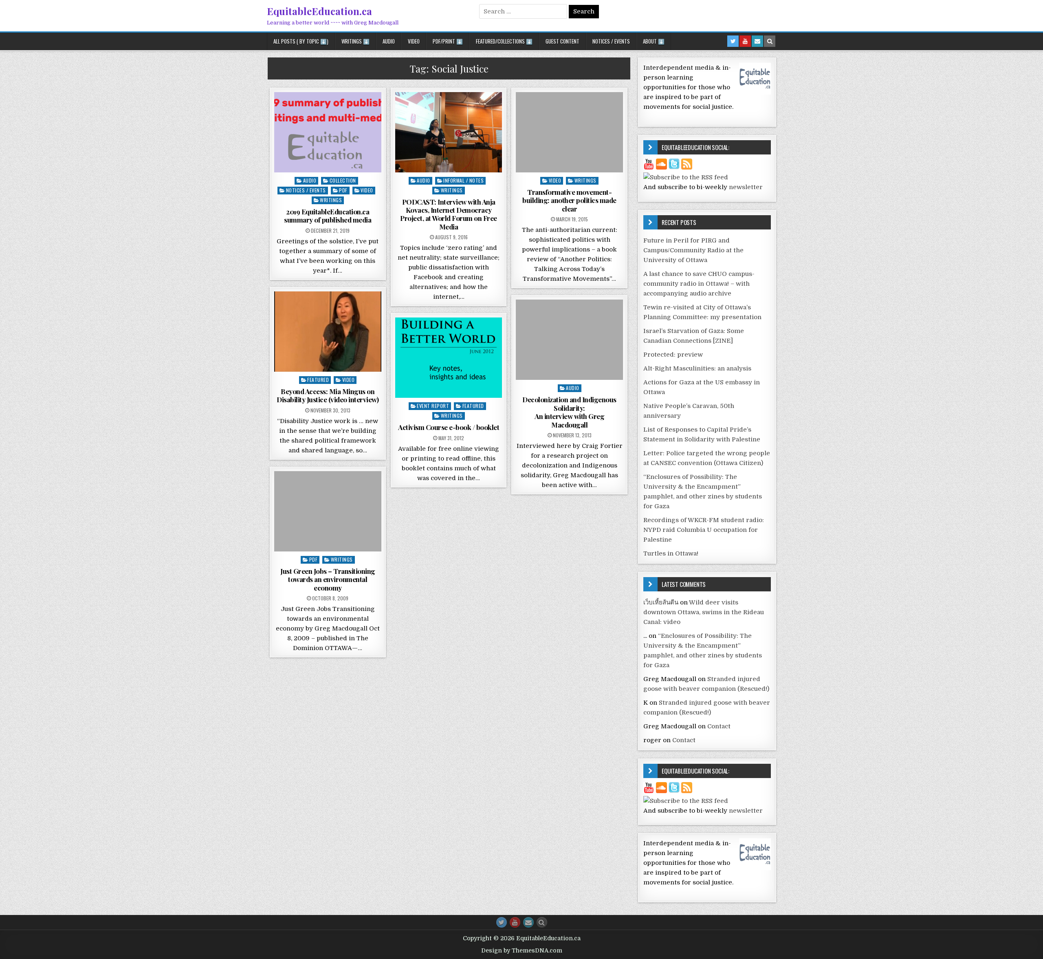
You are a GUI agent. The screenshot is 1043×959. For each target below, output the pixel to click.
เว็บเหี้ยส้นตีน (660, 602)
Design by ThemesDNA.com (521, 950)
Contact (719, 726)
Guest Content (562, 41)
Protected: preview (673, 354)
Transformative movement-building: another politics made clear (569, 200)
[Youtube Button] (515, 922)
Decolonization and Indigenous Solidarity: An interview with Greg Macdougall (569, 412)
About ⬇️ (654, 41)
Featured (318, 379)
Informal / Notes (463, 180)
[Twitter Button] (501, 922)
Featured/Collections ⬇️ (504, 41)
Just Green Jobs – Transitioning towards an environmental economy (327, 579)
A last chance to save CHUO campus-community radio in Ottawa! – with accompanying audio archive (699, 283)
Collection (343, 180)
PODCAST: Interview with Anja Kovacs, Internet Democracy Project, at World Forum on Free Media (448, 214)
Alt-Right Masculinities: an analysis (697, 368)
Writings (331, 199)
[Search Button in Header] (769, 41)
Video (414, 41)
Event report (433, 405)
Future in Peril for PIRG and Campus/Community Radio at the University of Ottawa (693, 250)
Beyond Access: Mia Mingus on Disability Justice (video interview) (327, 395)
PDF (343, 190)
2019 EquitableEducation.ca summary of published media (327, 215)
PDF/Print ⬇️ (448, 41)
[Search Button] (542, 922)
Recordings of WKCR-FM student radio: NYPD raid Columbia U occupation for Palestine (703, 529)
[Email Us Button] (528, 922)
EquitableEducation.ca (319, 11)
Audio (389, 41)
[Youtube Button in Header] (745, 41)
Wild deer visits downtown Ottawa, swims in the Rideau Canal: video (703, 612)
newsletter (746, 187)
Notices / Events (611, 41)
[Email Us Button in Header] (757, 41)
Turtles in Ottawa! (670, 553)
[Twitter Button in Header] (733, 41)
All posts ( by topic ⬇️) (300, 41)
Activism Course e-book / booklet (448, 427)
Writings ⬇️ (355, 41)
